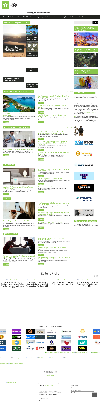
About (78, 17)
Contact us (85, 17)
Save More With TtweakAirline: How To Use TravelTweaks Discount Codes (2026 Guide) (51, 132)
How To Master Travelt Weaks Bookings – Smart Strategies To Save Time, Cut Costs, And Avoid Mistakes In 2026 (12, 285)
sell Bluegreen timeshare (89, 112)
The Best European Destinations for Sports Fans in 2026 (53, 248)
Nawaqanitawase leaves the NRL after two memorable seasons (51, 239)
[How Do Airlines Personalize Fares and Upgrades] (19, 148)
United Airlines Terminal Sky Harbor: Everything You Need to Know (53, 153)
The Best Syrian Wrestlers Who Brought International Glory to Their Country (19, 257)
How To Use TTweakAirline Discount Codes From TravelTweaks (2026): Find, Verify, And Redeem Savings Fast (53, 142)
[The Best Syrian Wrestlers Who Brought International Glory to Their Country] (19, 254)
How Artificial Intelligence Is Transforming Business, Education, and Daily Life (53, 213)
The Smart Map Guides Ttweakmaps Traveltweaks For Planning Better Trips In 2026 (87, 284)
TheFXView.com (49, 385)
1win (75, 116)
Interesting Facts (64, 17)
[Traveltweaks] (9, 8)
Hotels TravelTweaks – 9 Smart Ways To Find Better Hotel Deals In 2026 (54, 170)
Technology (36, 17)
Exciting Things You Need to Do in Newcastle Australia (32, 86)
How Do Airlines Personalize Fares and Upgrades (18, 150)
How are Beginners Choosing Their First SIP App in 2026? (18, 221)
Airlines (18, 17)
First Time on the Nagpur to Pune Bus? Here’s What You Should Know (53, 96)
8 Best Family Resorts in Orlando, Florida (50, 179)
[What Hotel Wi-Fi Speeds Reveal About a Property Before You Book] (19, 185)
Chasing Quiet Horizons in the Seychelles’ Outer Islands (52, 106)
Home (4, 17)
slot (50, 374)
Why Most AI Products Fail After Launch (50, 222)
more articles (70, 91)
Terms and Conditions (76, 388)
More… (55, 17)
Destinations (11, 17)
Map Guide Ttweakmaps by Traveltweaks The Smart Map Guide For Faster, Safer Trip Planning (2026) (37, 284)
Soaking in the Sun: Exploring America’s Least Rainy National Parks (13, 49)
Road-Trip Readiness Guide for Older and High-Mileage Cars (52, 116)
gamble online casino (79, 108)
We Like (72, 17)
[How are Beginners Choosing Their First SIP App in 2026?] (19, 219)
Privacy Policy (74, 385)
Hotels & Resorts (27, 17)
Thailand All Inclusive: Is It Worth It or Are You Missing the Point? (16, 114)
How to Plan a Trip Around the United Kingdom (32, 71)
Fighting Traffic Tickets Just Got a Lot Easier (32, 55)
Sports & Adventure (46, 17)
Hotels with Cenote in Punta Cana (48, 187)
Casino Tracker (50, 375)
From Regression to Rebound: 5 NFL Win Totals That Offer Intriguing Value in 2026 (54, 258)
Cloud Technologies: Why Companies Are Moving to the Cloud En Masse (53, 203)
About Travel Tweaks (76, 390)
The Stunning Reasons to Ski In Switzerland (13, 79)
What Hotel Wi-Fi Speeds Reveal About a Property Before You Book (18, 188)
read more (6, 122)
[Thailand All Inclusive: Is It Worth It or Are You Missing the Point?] (19, 112)
